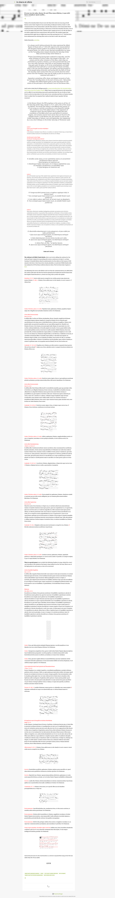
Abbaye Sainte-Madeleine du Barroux (32, 873)
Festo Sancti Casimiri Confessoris (51, 873)
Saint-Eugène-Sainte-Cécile (49, 875)
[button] (25, 19)
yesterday (36, 40)
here (25, 266)
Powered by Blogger (58, 893)
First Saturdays (62, 873)
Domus (42, 873)
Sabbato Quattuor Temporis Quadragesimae (34, 875)
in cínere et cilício (24, 2)
